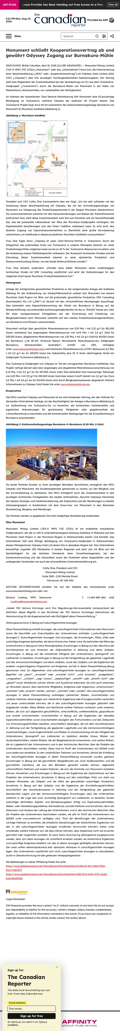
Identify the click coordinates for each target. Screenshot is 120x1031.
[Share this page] (112, 36)
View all (113, 4)
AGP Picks (9, 4)
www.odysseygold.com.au (75, 384)
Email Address (17, 1002)
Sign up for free (31, 1016)
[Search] (97, 36)
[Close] (57, 967)
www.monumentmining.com (27, 349)
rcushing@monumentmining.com (29, 601)
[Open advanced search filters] (104, 36)
